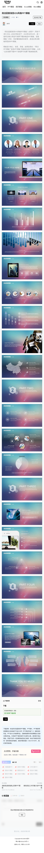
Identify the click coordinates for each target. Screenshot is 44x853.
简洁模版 (5, 17)
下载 (5, 719)
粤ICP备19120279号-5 (22, 841)
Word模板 (37, 7)
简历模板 (19, 7)
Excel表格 (28, 7)
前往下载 (38, 17)
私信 (39, 24)
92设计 (27, 838)
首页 (4, 7)
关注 (32, 24)
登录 (22, 815)
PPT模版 (11, 7)
